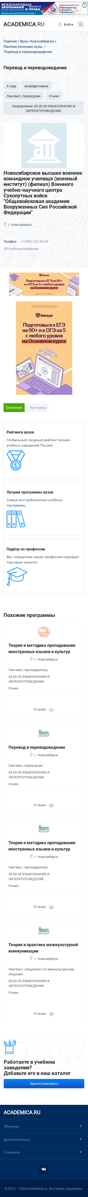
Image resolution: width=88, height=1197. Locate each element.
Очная (54, 96)
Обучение (11, 1126)
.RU (24, 24)
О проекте (12, 1152)
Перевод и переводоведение (36, 747)
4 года (11, 86)
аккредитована (36, 86)
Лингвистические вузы (23, 47)
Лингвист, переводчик (24, 96)
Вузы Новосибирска (37, 41)
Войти (68, 24)
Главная (10, 41)
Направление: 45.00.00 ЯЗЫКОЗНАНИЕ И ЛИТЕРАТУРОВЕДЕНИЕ (43, 108)
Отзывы (43, 709)
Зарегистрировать (44, 1083)
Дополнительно (17, 1140)
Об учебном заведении (21, 249)
